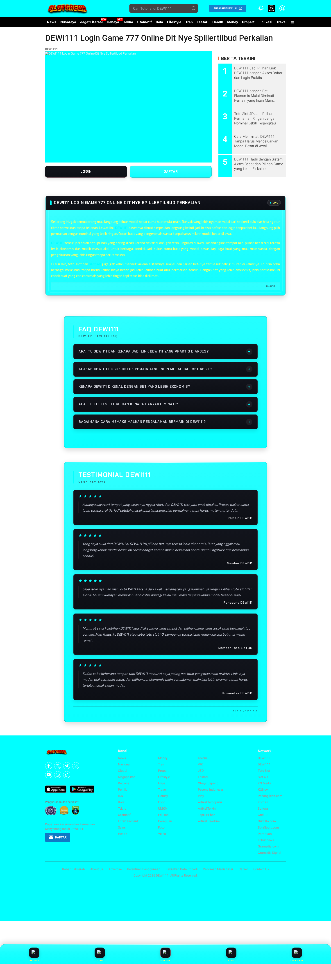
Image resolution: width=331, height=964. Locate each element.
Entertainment (128, 821)
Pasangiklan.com (270, 796)
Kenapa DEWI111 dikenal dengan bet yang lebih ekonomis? (165, 386)
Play (201, 796)
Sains (122, 827)
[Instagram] (75, 765)
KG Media (264, 783)
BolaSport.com (268, 827)
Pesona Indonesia (210, 789)
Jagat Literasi (91, 22)
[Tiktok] (66, 774)
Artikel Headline (209, 821)
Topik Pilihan (206, 815)
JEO (201, 770)
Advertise (115, 869)
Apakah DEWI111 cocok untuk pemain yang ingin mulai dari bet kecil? (165, 369)
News (51, 22)
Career (243, 869)
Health (217, 22)
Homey (163, 796)
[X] (57, 765)
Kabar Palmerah (73, 869)
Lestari (202, 23)
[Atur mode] (260, 8)
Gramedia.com (268, 846)
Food (161, 802)
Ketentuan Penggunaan (143, 869)
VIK (200, 764)
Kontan (263, 802)
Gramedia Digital (269, 852)
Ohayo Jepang (208, 783)
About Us (96, 869)
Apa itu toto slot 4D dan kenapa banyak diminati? (165, 404)
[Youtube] (48, 774)
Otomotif (144, 22)
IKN (120, 796)
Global (122, 770)
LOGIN (86, 171)
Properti (248, 22)
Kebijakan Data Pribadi (181, 869)
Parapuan (165, 821)
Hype (161, 783)
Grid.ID (263, 815)
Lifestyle (174, 22)
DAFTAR (170, 171)
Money (232, 22)
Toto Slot (264, 770)
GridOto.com (267, 821)
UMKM (163, 808)
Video (162, 834)
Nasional (124, 764)
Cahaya (113, 22)
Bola (159, 22)
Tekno (128, 22)
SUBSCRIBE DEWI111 (225, 8)
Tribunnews (266, 840)
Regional (124, 783)
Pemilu (122, 789)
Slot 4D (263, 777)
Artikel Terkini (207, 808)
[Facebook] (48, 765)
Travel (281, 22)
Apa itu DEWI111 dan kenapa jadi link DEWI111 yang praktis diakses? (165, 351)
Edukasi (265, 22)
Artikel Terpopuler (210, 802)
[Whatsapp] (57, 774)
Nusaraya (68, 22)
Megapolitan (127, 777)
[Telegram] (66, 765)
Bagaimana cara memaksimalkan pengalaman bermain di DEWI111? (165, 421)
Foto (161, 827)
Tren (189, 22)
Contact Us (261, 869)
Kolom (202, 758)
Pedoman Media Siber (218, 869)
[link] (271, 8)
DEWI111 (51, 49)
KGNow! (264, 789)
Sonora (263, 808)
